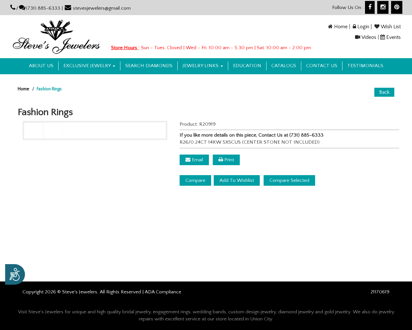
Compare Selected (289, 180)
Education (247, 65)
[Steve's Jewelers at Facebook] (370, 7)
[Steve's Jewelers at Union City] (56, 37)
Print (228, 160)
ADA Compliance (163, 292)
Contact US (321, 65)
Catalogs (283, 65)
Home (341, 27)
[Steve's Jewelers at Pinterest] (396, 7)
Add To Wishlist (237, 180)
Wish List (391, 27)
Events (393, 37)
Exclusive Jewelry (87, 65)
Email (197, 160)
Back (384, 92)
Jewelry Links (201, 65)
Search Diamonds (149, 65)
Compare (195, 180)
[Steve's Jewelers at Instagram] (383, 7)
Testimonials (365, 65)
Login (363, 27)
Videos (368, 37)
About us (41, 65)
